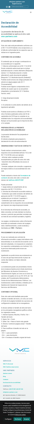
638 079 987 (12, 389)
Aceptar (26, 419)
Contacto (5, 379)
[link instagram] (7, 7)
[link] (7, 12)
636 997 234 (19, 389)
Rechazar (18, 419)
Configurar (8, 419)
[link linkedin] (9, 7)
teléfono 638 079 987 (16, 180)
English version (17, 3)
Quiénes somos (7, 373)
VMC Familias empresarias (11, 367)
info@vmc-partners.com (17, 1)
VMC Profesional (8, 364)
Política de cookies (20, 414)
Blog (4, 376)
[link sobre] (17, 352)
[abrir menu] (30, 12)
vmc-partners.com (9, 36)
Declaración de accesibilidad (11, 382)
